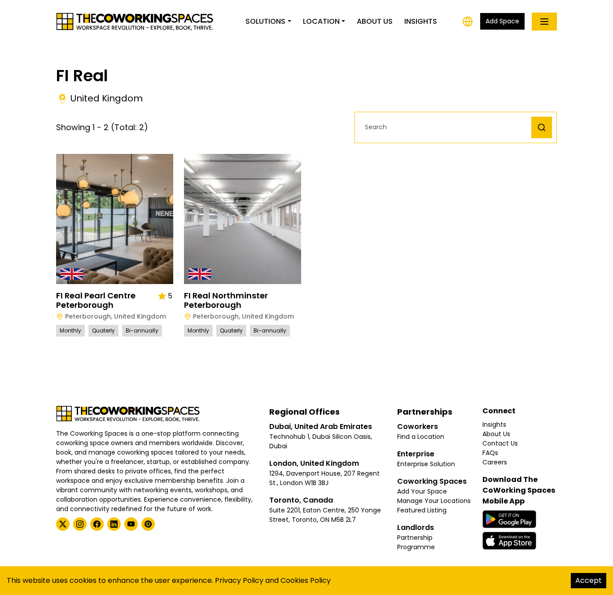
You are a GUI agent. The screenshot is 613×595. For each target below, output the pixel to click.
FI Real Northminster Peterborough (226, 300)
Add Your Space (422, 491)
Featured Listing (422, 510)
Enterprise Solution (426, 463)
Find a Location (420, 436)
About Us (375, 21)
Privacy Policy (239, 580)
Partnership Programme (416, 542)
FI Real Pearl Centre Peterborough (96, 300)
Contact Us (500, 443)
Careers (494, 462)
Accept (588, 580)
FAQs (490, 452)
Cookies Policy (305, 580)
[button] (445, 127)
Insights (420, 21)
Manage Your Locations (434, 500)
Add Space (502, 21)
